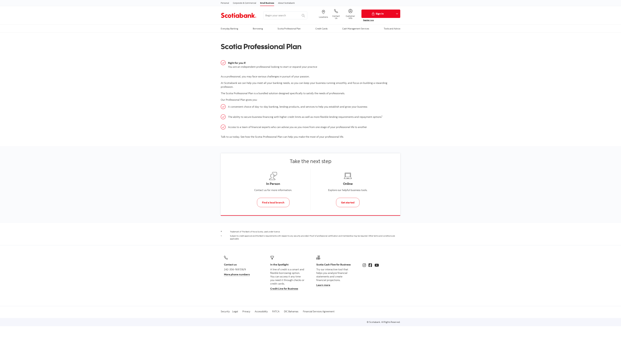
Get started (347, 202)
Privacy (246, 311)
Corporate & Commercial (244, 3)
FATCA (275, 311)
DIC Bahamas (291, 311)
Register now (368, 20)
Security (225, 311)
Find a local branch (273, 202)
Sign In (380, 13)
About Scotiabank (286, 3)
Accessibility (261, 311)
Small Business (267, 3)
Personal (225, 3)
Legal (235, 311)
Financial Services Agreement (319, 311)
